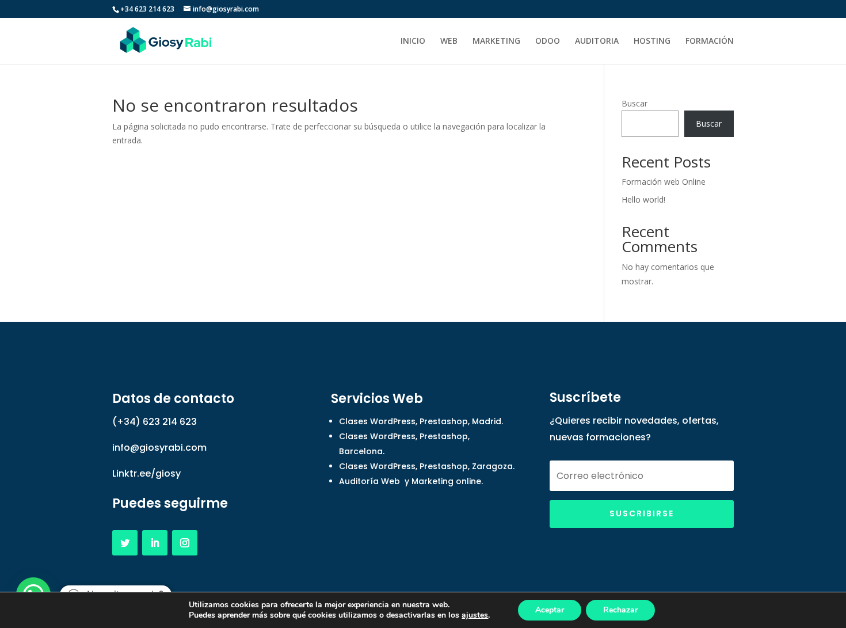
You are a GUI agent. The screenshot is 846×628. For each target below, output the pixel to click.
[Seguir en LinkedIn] (154, 542)
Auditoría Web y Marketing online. (411, 481)
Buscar (634, 103)
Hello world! (643, 199)
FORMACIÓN (709, 41)
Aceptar (549, 609)
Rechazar (620, 609)
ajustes (475, 615)
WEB (449, 41)
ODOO (547, 41)
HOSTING (652, 41)
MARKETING (496, 41)
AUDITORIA (597, 41)
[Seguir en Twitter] (125, 542)
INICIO (413, 41)
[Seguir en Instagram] (184, 542)
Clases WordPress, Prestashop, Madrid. (421, 421)
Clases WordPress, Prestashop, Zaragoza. (427, 466)
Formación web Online (664, 181)
